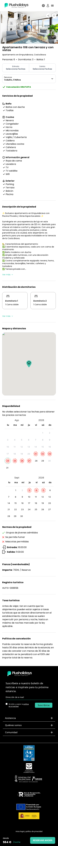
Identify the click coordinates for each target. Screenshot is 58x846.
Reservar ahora (42, 840)
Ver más (6, 274)
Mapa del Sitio (29, 827)
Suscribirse (44, 705)
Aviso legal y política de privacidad (29, 831)
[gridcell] (43, 433)
